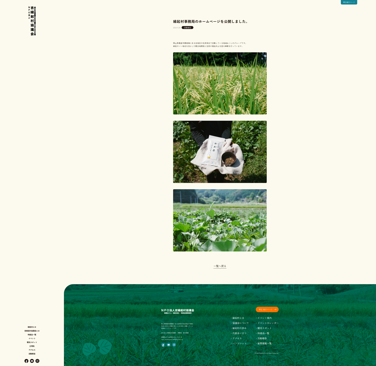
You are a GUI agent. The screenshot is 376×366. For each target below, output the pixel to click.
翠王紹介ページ (349, 2)
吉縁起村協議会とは (32, 330)
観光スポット (32, 342)
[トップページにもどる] (32, 20)
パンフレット (239, 343)
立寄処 (31, 346)
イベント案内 (265, 318)
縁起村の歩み (239, 328)
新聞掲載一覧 (265, 343)
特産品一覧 (32, 334)
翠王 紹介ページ (265, 309)
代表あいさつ (239, 333)
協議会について (240, 323)
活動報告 (32, 353)
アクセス (32, 350)
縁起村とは (32, 327)
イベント (32, 338)
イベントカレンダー (268, 323)
